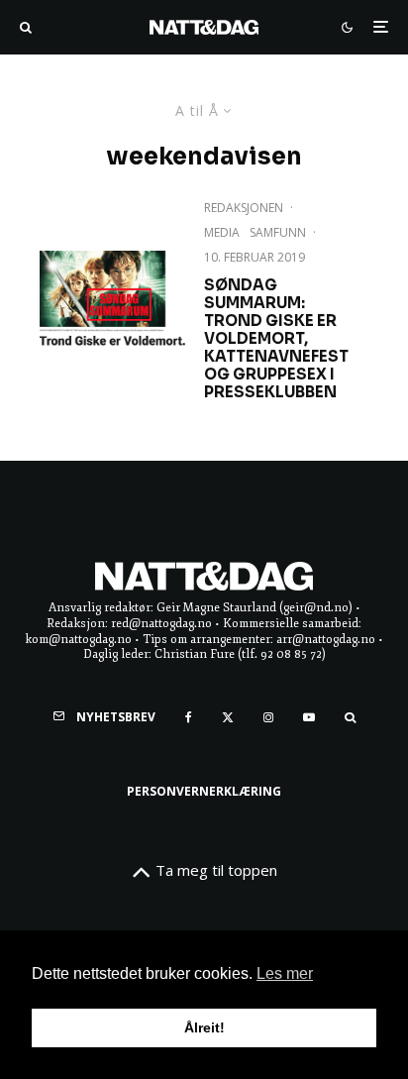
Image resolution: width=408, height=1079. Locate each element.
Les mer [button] (284, 973)
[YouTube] (309, 717)
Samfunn (278, 232)
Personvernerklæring (204, 791)
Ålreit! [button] (204, 1027)
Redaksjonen (243, 207)
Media (222, 232)
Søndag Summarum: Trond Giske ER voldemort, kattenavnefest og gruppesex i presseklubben (276, 338)
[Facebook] (188, 717)
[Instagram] (268, 717)
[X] (228, 717)
